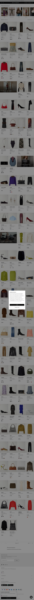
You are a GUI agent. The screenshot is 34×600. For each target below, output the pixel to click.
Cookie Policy (12, 300)
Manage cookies (17, 307)
